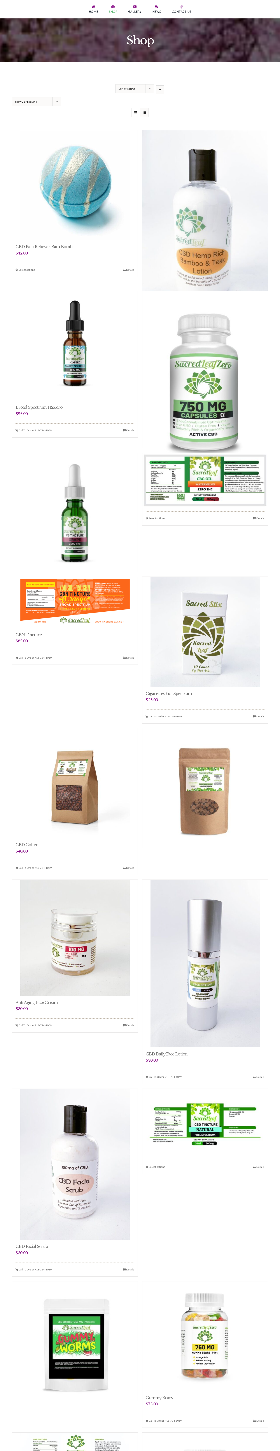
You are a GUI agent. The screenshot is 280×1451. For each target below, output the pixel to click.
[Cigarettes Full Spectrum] (205, 632)
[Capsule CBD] (205, 351)
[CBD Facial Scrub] (75, 1164)
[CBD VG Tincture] (75, 494)
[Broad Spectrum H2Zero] (75, 346)
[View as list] (144, 112)
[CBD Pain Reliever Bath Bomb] (75, 185)
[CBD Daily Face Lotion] (205, 963)
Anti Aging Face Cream (37, 1002)
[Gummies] (75, 1322)
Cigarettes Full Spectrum (169, 693)
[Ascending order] (160, 89)
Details (130, 269)
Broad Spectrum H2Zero (39, 407)
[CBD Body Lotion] (205, 189)
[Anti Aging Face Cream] (75, 938)
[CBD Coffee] (75, 783)
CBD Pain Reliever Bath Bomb (44, 246)
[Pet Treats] (205, 769)
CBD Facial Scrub (32, 1246)
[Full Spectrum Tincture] (205, 1113)
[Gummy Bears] (205, 1336)
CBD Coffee (27, 844)
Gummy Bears (159, 1397)
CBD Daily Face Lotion (166, 1054)
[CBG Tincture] (205, 471)
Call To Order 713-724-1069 (35, 430)
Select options (27, 269)
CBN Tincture (29, 634)
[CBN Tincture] (75, 602)
